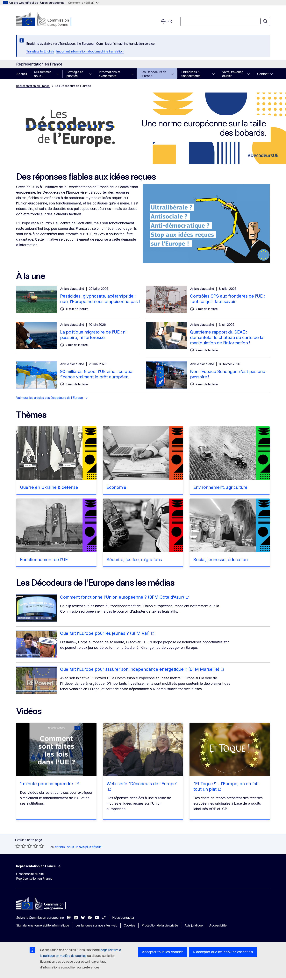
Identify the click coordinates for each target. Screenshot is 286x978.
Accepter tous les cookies (162, 952)
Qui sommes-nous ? (43, 74)
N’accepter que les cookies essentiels (223, 952)
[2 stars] (21, 846)
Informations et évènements (109, 74)
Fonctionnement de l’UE (44, 559)
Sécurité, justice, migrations (134, 559)
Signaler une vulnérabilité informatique (42, 925)
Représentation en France (33, 85)
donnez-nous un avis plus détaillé (78, 847)
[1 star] (18, 846)
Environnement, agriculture (220, 487)
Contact (262, 74)
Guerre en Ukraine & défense (49, 487)
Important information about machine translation (90, 51)
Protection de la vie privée (160, 925)
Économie (116, 487)
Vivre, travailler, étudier (232, 74)
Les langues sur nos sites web (96, 925)
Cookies (129, 925)
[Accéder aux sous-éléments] (59, 73)
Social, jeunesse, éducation (220, 559)
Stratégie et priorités (75, 74)
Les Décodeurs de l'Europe (153, 74)
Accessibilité (218, 925)
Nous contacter (123, 917)
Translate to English (40, 51)
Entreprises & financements (190, 74)
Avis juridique (193, 925)
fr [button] (169, 21)
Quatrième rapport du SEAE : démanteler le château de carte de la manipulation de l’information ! (226, 337)
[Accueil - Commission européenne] (47, 19)
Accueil (21, 74)
